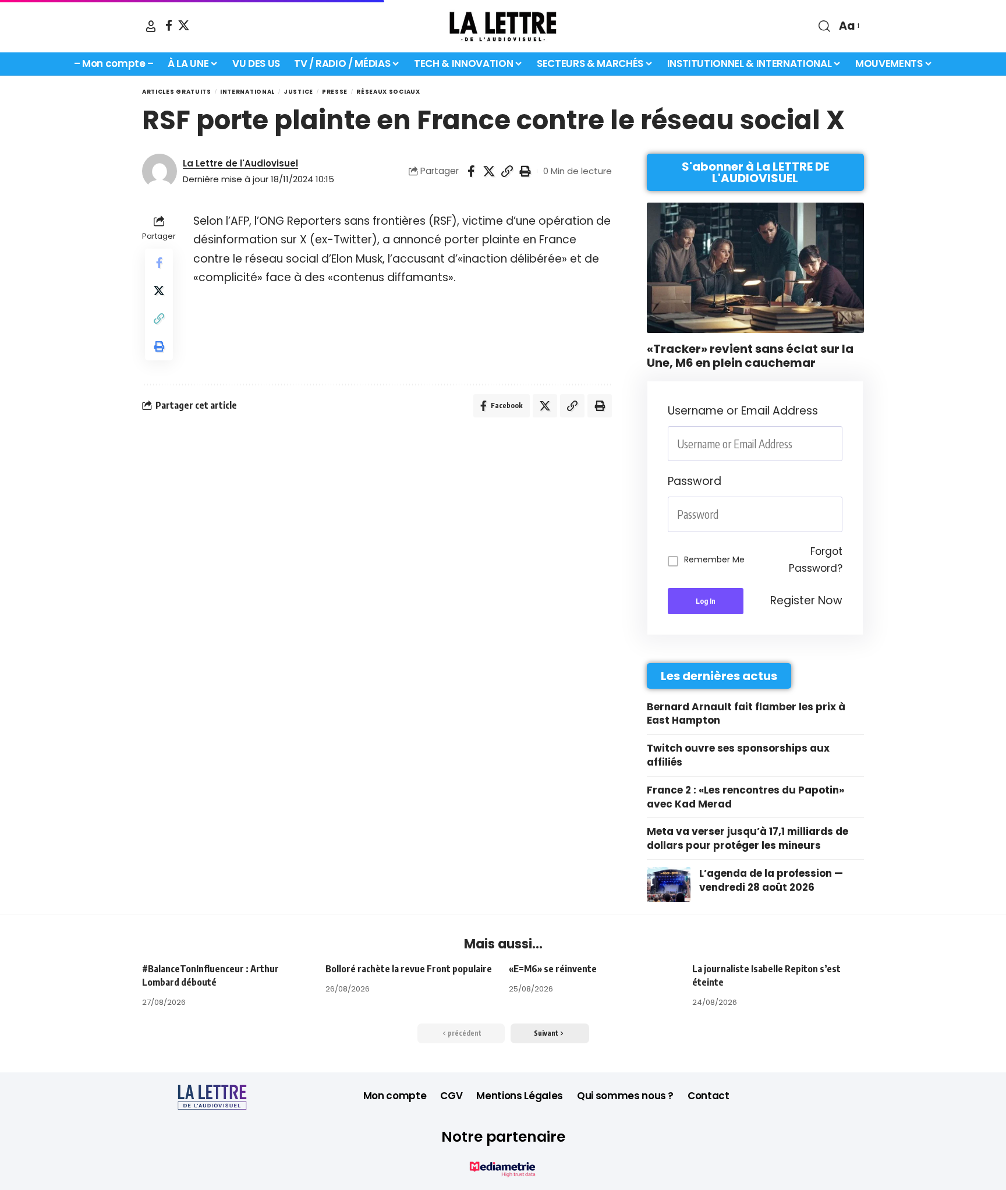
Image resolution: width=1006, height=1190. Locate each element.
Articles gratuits (176, 91)
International (247, 91)
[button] (151, 26)
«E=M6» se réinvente (553, 969)
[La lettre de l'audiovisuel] (503, 26)
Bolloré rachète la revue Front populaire (408, 969)
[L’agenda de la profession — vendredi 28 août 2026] (668, 884)
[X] (183, 25)
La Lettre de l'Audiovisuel (240, 163)
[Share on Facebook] (471, 171)
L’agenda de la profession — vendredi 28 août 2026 (771, 880)
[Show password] (838, 514)
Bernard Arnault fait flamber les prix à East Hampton (746, 714)
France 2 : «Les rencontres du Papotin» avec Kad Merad (745, 797)
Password (694, 481)
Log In (705, 601)
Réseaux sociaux (388, 91)
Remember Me (714, 559)
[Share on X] (489, 171)
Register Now (806, 600)
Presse (335, 91)
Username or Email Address (743, 411)
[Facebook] (168, 25)
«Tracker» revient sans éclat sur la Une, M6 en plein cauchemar (750, 356)
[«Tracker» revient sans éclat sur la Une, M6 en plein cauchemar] (755, 268)
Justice (298, 91)
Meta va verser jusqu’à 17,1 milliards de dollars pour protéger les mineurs (747, 838)
